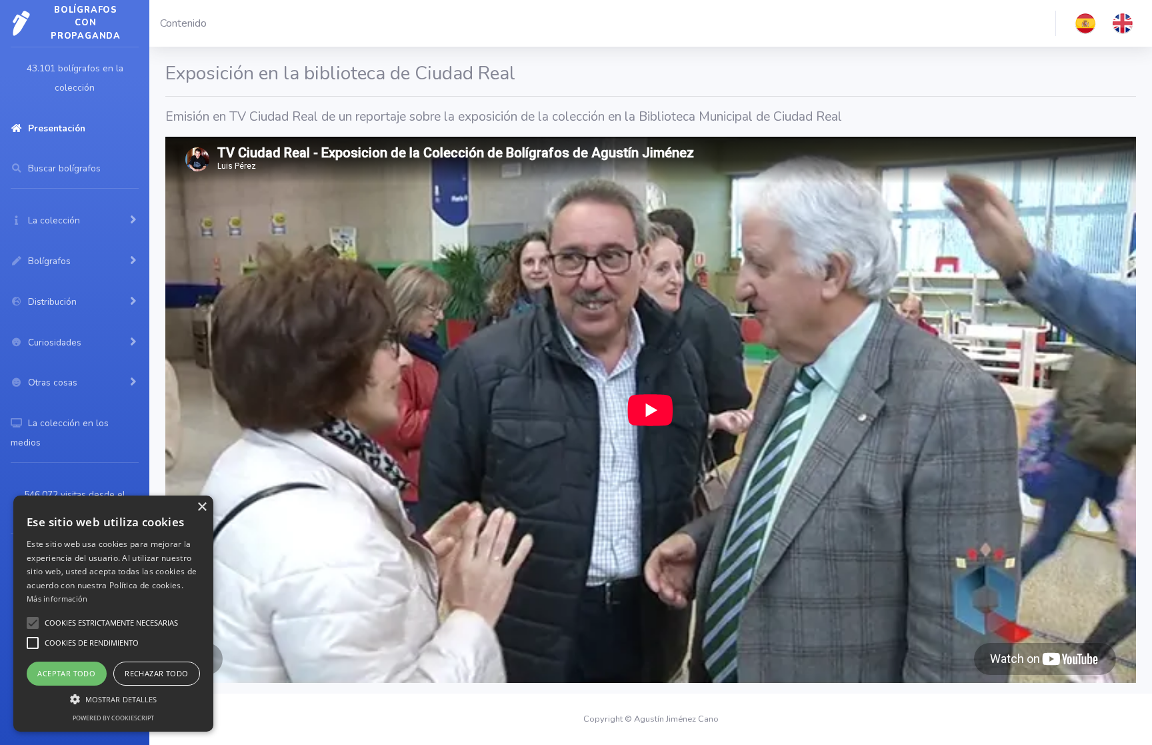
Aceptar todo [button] (66, 673)
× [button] (202, 507)
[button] (1085, 23)
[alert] (113, 614)
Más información (57, 599)
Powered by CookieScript (113, 718)
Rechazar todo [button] (156, 673)
